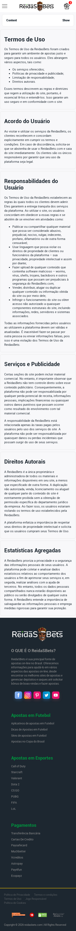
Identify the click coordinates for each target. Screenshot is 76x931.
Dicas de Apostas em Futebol (29, 729)
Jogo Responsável (35, 899)
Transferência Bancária (25, 833)
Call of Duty (18, 766)
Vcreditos (17, 857)
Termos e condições (45, 894)
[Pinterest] (37, 695)
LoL (13, 809)
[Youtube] (55, 695)
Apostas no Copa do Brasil (27, 741)
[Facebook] (18, 695)
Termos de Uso (12, 899)
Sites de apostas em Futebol (28, 735)
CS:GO (15, 790)
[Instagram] (27, 695)
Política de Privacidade (17, 894)
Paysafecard (19, 845)
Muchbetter (18, 851)
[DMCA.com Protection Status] (42, 915)
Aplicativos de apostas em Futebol (32, 723)
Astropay (17, 863)
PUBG (15, 796)
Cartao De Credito (22, 839)
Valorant (16, 778)
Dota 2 (15, 784)
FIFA (14, 802)
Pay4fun (16, 869)
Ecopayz (16, 876)
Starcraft (16, 772)
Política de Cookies (15, 903)
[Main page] (37, 6)
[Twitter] (46, 695)
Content (38, 20)
